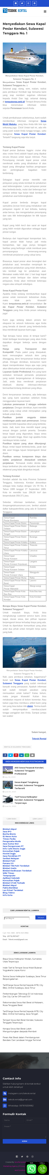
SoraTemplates (20, 1162)
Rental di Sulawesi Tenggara (17, 747)
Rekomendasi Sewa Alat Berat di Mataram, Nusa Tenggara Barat (23, 1003)
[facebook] (16, 3)
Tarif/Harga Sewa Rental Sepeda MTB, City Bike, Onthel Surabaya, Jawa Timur (23, 986)
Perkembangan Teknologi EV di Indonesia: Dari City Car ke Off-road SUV (23, 995)
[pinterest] (34, 3)
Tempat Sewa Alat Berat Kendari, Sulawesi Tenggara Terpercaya (23, 1021)
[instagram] (28, 3)
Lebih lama (37, 819)
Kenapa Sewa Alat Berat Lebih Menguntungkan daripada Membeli (19, 1030)
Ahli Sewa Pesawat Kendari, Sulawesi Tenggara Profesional (29, 770)
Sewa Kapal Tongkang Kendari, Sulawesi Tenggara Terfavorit (29, 785)
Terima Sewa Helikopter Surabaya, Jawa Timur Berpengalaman (24, 977)
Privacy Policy (24, 1166)
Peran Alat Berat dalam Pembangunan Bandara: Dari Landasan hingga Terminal (22, 1038)
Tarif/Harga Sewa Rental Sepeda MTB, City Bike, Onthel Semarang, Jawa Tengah (23, 1012)
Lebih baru (11, 819)
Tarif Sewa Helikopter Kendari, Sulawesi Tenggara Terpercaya (29, 800)
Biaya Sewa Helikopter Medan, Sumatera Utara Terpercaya (22, 960)
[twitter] (22, 3)
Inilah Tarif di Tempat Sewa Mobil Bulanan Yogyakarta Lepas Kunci (22, 969)
